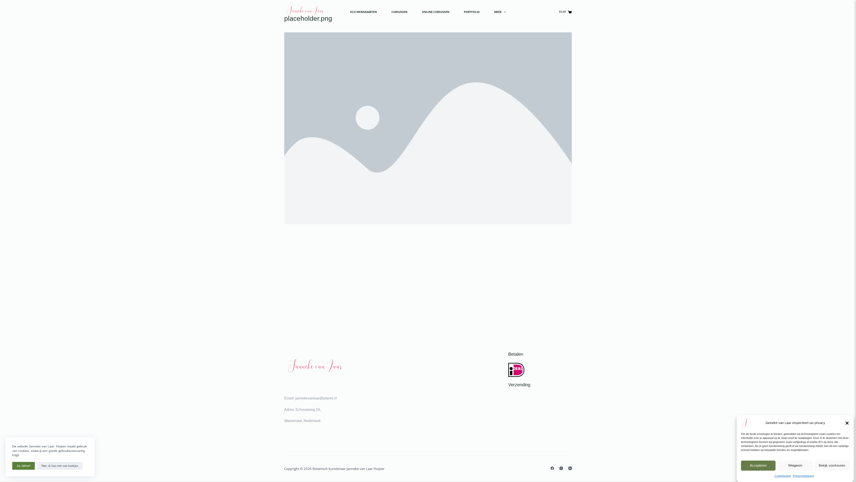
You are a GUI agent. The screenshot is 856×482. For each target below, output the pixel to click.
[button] (847, 423)
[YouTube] (570, 468)
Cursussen (399, 12)
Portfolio (472, 12)
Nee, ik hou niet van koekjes (59, 465)
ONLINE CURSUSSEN (435, 12)
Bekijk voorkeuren (832, 465)
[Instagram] (561, 468)
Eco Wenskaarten (363, 12)
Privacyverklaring (803, 476)
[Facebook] (552, 468)
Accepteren (758, 465)
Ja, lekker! (23, 465)
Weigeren (795, 465)
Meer (498, 12)
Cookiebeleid (782, 476)
